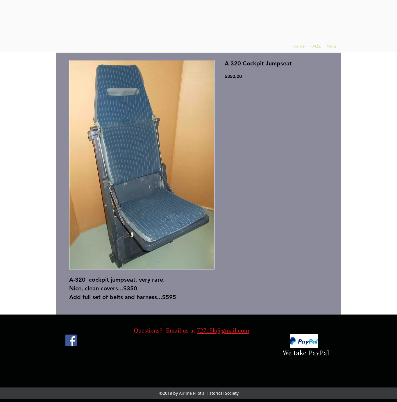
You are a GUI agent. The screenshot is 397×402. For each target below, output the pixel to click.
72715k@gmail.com (223, 330)
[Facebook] (71, 340)
